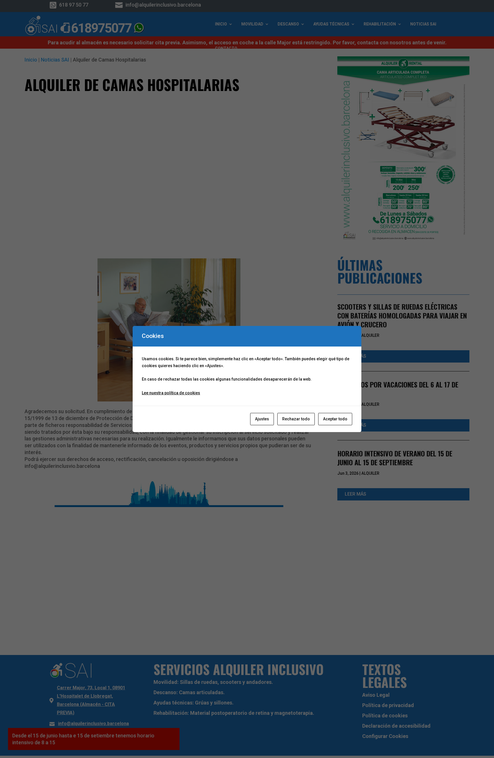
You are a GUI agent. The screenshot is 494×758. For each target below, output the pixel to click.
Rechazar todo (296, 419)
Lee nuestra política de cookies (171, 393)
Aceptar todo (335, 419)
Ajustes (262, 419)
